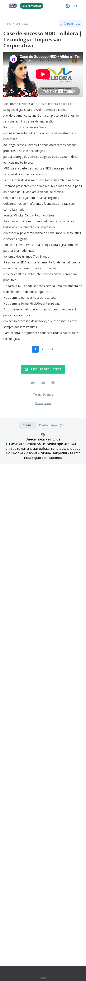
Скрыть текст (72, 23)
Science (48, 394)
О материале (43, 403)
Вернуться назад (17, 23)
